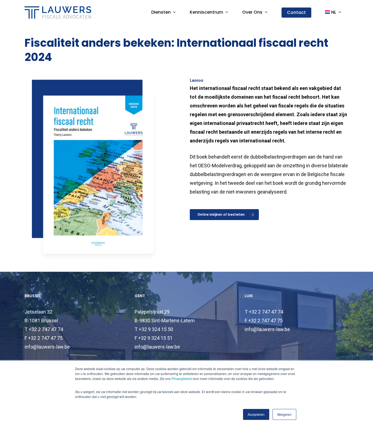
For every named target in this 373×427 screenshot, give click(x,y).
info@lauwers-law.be (47, 347)
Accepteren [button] (256, 414)
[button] (224, 214)
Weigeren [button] (284, 414)
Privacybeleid (181, 378)
